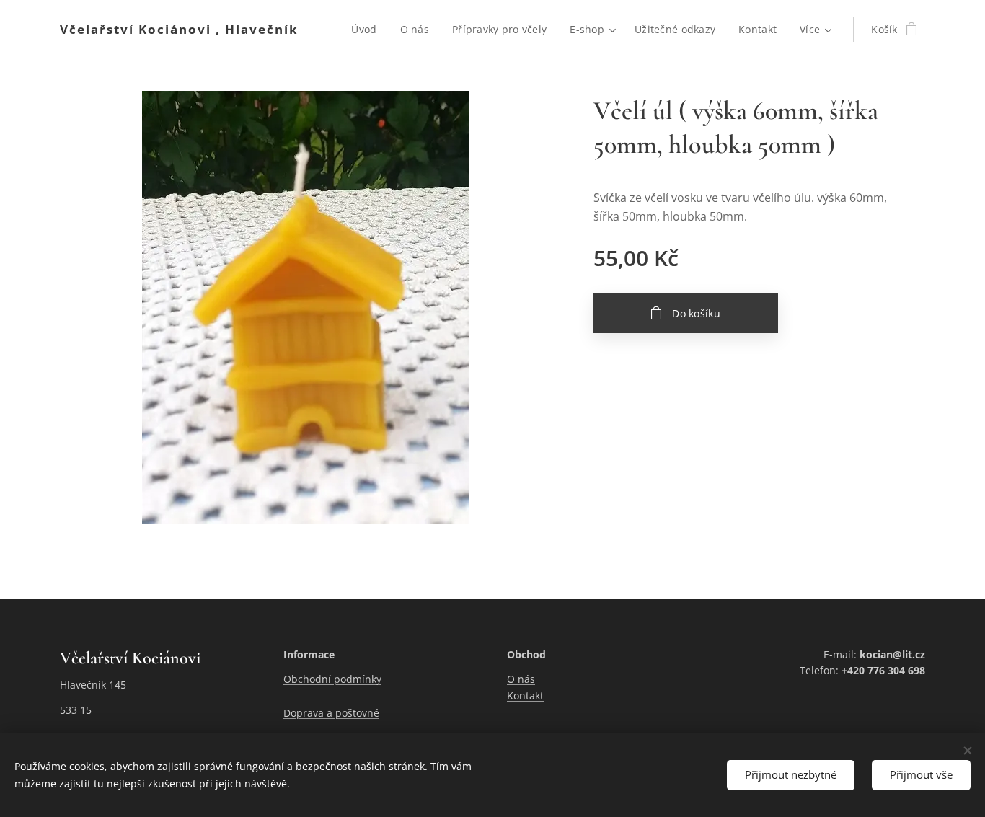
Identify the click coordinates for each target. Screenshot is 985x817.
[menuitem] (368, 30)
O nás (521, 679)
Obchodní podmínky (332, 679)
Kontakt (525, 695)
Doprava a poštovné (331, 713)
